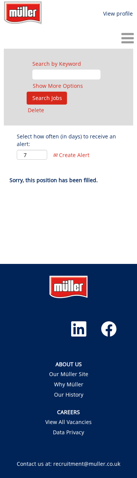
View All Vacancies (68, 422)
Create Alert (73, 155)
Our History (68, 395)
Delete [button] (36, 110)
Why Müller (68, 384)
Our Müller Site (68, 374)
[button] (68, 38)
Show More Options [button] (58, 85)
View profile (118, 13)
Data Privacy (68, 432)
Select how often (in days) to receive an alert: (66, 140)
